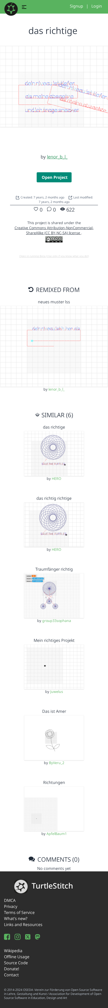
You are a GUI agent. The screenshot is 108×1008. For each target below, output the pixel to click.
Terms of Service (19, 912)
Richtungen (54, 782)
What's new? (15, 918)
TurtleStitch (52, 885)
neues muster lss (54, 302)
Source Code (16, 962)
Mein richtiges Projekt (54, 640)
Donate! (11, 969)
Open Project (55, 177)
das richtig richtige (54, 498)
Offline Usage (16, 956)
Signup (76, 6)
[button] (24, 8)
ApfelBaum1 (56, 833)
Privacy (10, 906)
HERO (56, 478)
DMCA (10, 900)
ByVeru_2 (56, 762)
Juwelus (56, 691)
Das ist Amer (54, 711)
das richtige (54, 427)
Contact (11, 975)
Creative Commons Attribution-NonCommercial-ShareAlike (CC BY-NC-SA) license (54, 230)
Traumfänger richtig (54, 569)
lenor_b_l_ (57, 157)
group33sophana (56, 620)
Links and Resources (23, 924)
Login (96, 6)
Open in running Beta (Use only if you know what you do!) (54, 256)
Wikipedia (13, 950)
